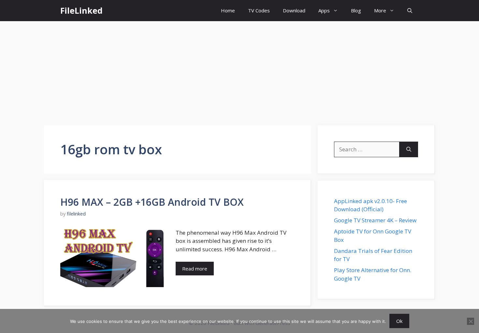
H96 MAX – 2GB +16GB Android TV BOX (152, 202)
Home (228, 10)
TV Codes (259, 10)
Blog (356, 10)
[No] (470, 321)
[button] (410, 10)
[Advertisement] (239, 70)
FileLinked (81, 10)
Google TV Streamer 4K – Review (375, 220)
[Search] (408, 149)
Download (294, 10)
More (380, 10)
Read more (194, 268)
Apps (324, 10)
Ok (399, 321)
